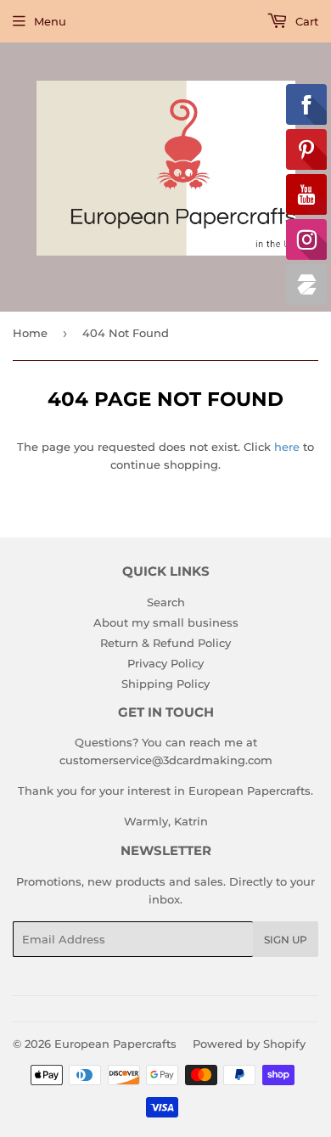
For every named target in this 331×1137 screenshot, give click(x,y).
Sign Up (285, 939)
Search (166, 602)
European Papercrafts (115, 1043)
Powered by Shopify (249, 1043)
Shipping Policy (165, 683)
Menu (50, 21)
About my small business (165, 622)
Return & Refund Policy (165, 643)
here (287, 446)
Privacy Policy (165, 663)
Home (30, 333)
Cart (305, 21)
